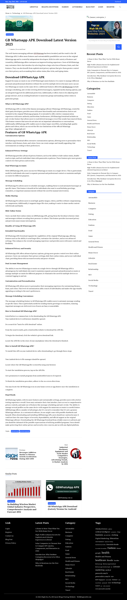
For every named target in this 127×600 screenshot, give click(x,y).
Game (89, 117)
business (99, 535)
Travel (89, 150)
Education (90, 107)
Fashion (65, 7)
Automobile (77, 7)
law (111, 567)
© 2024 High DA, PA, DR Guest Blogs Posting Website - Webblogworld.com (63, 597)
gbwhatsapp (15, 431)
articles (110, 529)
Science (115, 580)
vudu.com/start (106, 586)
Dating (89, 104)
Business (90, 97)
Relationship (91, 137)
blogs (118, 532)
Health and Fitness (50, 7)
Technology (9, 34)
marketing (100, 570)
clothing (114, 535)
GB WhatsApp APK (12, 109)
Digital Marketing (102, 538)
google (98, 553)
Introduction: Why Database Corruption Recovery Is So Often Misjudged (47, 557)
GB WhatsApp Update (13, 400)
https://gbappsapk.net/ (17, 129)
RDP (112, 576)
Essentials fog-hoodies (100, 544)
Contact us (9, 536)
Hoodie (110, 560)
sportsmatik (104, 583)
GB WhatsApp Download (14, 140)
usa (101, 586)
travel (97, 586)
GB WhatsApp (67, 87)
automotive (113, 532)
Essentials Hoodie (112, 544)
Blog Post (90, 7)
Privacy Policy (10, 543)
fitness (119, 548)
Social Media (91, 144)
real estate (108, 580)
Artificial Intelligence (102, 532)
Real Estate (91, 134)
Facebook (118, 2)
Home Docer (91, 127)
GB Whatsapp (39, 53)
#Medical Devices (101, 529)
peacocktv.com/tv (102, 576)
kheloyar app (98, 564)
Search (119, 47)
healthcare (100, 560)
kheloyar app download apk (102, 567)
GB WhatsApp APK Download (16, 236)
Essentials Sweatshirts (101, 548)
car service (107, 535)
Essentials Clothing (109, 541)
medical (108, 570)
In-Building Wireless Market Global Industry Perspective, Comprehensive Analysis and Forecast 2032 (21, 508)
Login (100, 7)
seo (119, 580)
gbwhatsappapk (25, 431)
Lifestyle (34, 7)
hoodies (116, 560)
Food (89, 114)
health (105, 552)
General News (92, 120)
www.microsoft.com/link (102, 589)
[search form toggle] (120, 7)
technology (116, 582)
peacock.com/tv (101, 573)
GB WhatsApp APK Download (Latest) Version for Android (62, 507)
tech (109, 583)
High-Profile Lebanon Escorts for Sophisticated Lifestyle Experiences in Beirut (47, 537)
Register (110, 7)
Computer (90, 100)
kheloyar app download (109, 564)
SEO (88, 140)
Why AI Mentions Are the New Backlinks (100, 81)
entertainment (99, 541)
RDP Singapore (100, 580)
